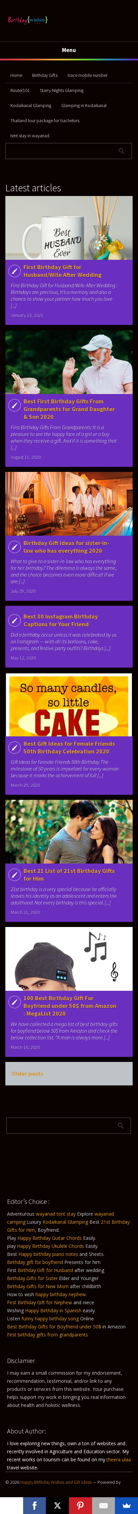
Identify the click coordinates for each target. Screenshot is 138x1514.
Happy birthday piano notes (48, 1254)
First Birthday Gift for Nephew (39, 1302)
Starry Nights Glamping (61, 90)
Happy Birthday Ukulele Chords (50, 1246)
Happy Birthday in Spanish (53, 1310)
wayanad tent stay (56, 1214)
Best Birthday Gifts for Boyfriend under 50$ (54, 1326)
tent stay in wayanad (29, 136)
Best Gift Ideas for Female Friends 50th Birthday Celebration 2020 (69, 747)
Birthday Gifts (45, 75)
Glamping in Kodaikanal (84, 105)
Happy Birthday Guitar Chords (49, 1238)
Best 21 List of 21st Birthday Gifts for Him (69, 874)
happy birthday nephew (61, 1294)
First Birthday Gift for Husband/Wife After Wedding (62, 271)
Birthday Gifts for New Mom (38, 1286)
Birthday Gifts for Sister (32, 1278)
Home (16, 75)
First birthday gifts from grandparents (47, 1334)
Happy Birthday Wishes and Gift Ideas (56, 1482)
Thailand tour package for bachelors (44, 120)
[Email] (103, 1505)
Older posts (27, 1073)
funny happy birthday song (50, 1318)
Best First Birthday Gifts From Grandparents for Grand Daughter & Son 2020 (69, 409)
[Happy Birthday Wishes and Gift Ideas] (28, 25)
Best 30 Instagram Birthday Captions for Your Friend (60, 620)
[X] (57, 1505)
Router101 (20, 90)
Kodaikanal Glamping (30, 105)
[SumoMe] (126, 1505)
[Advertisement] (40, 1162)
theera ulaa (119, 1459)
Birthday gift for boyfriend (35, 1262)
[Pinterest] (80, 1505)
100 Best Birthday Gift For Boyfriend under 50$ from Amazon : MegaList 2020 (69, 1005)
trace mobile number (88, 75)
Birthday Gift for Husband (45, 1270)
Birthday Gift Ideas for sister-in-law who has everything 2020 (66, 546)
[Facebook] (34, 1505)
